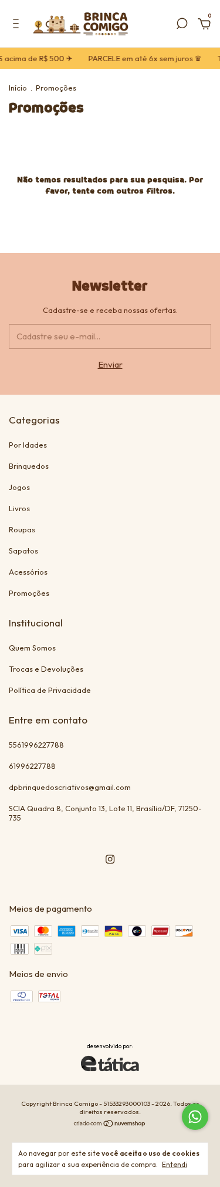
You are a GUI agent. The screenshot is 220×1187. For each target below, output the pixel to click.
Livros (19, 508)
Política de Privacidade (50, 690)
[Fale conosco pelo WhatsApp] (195, 1116)
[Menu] (18, 25)
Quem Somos (32, 647)
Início (18, 87)
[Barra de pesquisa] (182, 25)
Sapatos (23, 550)
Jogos (19, 487)
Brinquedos (29, 466)
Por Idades (28, 444)
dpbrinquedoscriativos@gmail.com (70, 787)
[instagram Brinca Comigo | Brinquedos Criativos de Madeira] (110, 859)
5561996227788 (36, 744)
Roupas (22, 529)
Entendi (174, 1164)
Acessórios (28, 571)
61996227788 (32, 766)
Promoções (29, 593)
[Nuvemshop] (110, 1124)
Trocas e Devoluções (46, 668)
